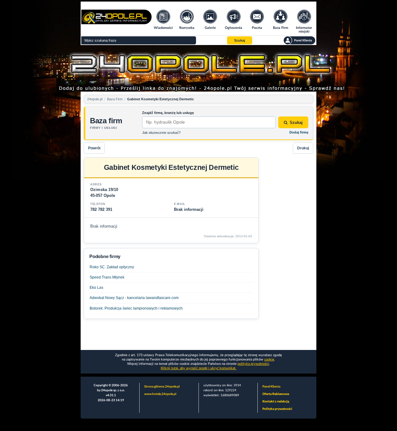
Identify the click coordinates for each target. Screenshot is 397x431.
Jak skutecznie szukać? (161, 132)
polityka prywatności (253, 363)
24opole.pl (94, 99)
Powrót (94, 148)
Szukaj (296, 122)
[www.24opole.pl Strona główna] (116, 22)
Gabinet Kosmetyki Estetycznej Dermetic (160, 99)
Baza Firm (115, 99)
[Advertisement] (288, 250)
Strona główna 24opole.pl (162, 386)
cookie (269, 359)
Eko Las (96, 287)
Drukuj (303, 148)
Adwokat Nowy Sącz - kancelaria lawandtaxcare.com (134, 298)
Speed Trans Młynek (107, 277)
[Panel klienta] (299, 40)
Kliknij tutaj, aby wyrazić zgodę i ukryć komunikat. (198, 368)
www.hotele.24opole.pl (160, 394)
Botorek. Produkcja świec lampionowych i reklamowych (136, 308)
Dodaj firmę (298, 132)
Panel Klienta (271, 386)
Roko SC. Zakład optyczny (112, 267)
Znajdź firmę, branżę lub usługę (168, 113)
